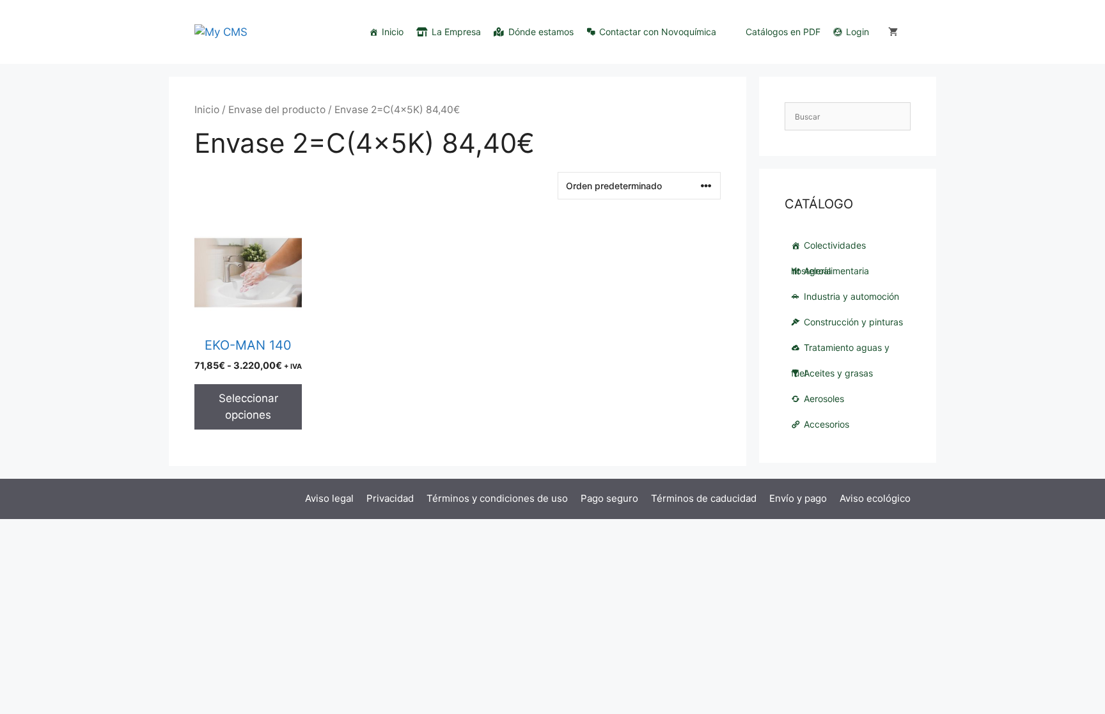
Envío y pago (798, 498)
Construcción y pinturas (853, 321)
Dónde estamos (541, 31)
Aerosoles (824, 398)
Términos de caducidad (703, 498)
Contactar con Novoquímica (657, 31)
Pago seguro (609, 498)
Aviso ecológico (875, 498)
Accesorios (826, 424)
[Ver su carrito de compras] (893, 32)
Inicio (393, 31)
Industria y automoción (851, 296)
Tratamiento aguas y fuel (840, 351)
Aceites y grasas (838, 373)
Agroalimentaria (836, 270)
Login (857, 31)
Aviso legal (329, 498)
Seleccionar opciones (248, 406)
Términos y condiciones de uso (497, 498)
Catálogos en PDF (783, 31)
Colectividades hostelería (828, 249)
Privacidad (390, 498)
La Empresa (456, 31)
